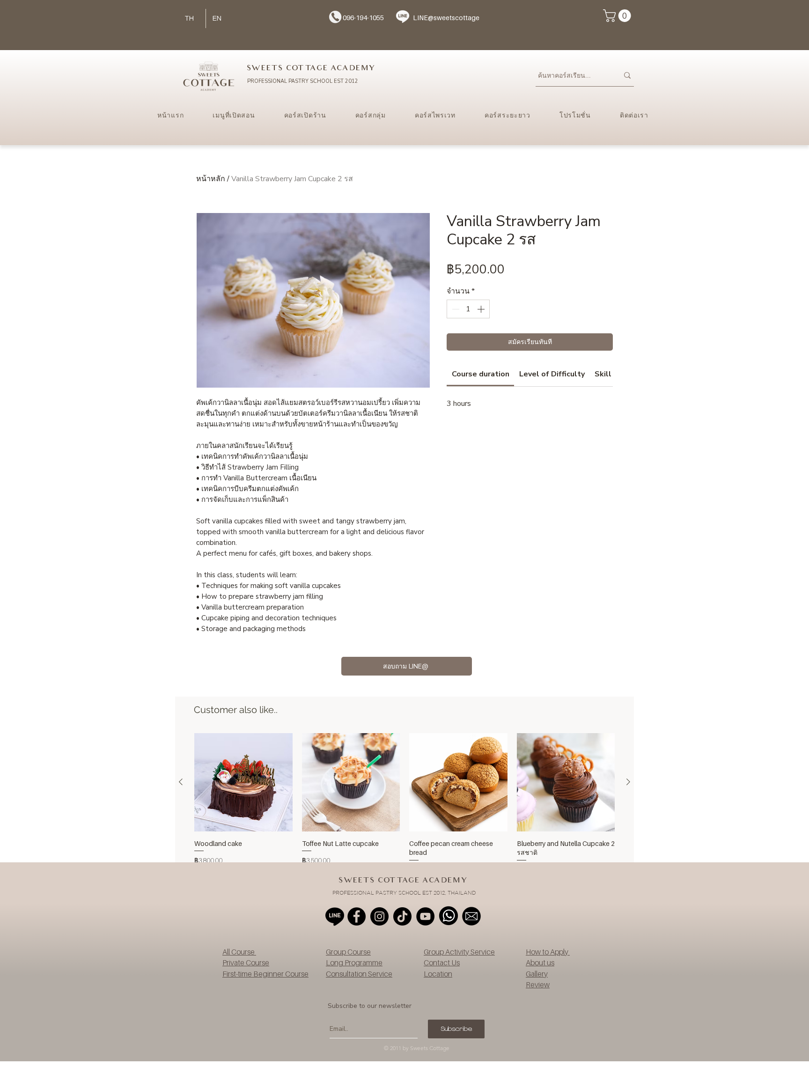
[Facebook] (356, 916)
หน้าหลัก (210, 179)
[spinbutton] (468, 309)
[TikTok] (402, 916)
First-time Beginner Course (265, 973)
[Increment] (481, 309)
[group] (404, 804)
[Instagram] (379, 916)
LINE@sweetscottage (446, 18)
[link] (480, 374)
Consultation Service (359, 973)
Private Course (245, 962)
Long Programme (354, 962)
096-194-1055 (363, 18)
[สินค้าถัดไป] (628, 781)
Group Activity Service (459, 951)
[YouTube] (425, 916)
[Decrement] (454, 309)
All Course (239, 951)
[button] (618, 15)
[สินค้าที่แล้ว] (180, 781)
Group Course (348, 951)
